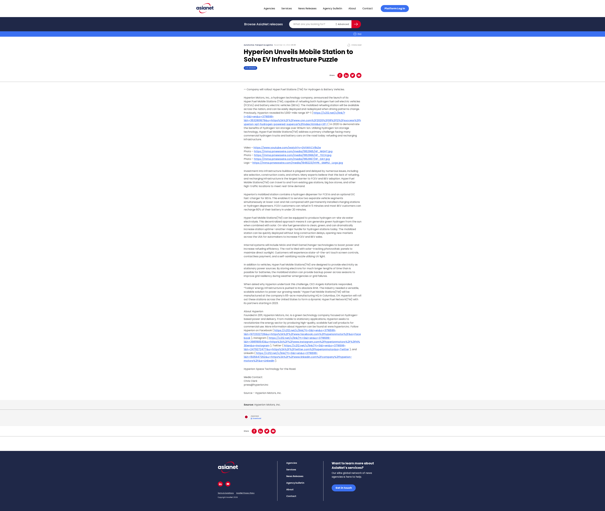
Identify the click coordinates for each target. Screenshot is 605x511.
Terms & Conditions (226, 493)
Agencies (269, 8)
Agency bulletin (332, 8)
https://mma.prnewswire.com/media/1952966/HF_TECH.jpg (292, 155)
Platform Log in (395, 8)
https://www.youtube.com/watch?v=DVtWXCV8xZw (287, 147)
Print (359, 34)
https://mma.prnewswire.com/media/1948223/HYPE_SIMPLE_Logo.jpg (297, 163)
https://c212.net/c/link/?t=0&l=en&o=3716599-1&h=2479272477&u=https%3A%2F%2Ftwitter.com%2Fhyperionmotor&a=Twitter (296, 347)
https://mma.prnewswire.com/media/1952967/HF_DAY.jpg (292, 159)
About (352, 8)
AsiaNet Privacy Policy (245, 493)
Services (286, 8)
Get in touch (343, 488)
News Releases (307, 8)
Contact (367, 8)
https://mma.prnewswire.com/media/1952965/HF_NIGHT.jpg (293, 151)
